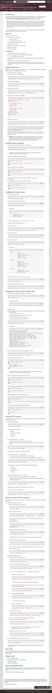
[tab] (24, 77)
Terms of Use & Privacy (30, 691)
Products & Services (23, 691)
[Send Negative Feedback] (47, 687)
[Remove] (26, 1)
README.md (38, 69)
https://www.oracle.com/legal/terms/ (28, 681)
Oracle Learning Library (12, 661)
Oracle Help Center (21, 672)
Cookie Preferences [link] (39, 691)
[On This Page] (50, 14)
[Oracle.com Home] (2, 2)
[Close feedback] (36, 687)
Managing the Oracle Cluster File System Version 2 (17, 659)
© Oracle (7, 691)
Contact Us (16, 691)
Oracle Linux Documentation (13, 658)
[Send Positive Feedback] (50, 687)
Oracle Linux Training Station (13, 663)
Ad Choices (44, 691)
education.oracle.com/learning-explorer (26, 668)
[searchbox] (36, 1)
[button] (5, 2)
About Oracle (12, 691)
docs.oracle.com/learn (17, 667)
